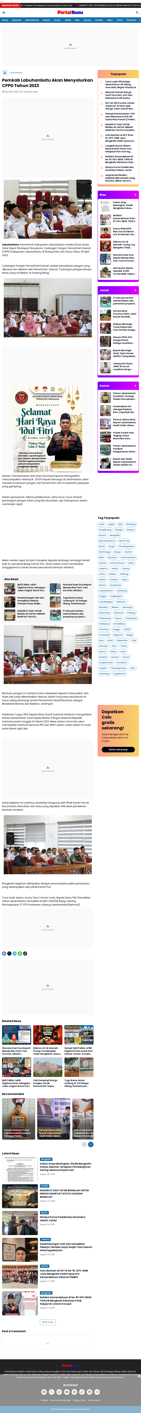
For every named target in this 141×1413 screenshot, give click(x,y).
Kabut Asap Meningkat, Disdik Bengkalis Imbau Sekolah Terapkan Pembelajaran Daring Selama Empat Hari (65, 1167)
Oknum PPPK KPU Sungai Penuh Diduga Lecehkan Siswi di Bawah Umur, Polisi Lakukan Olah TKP (124, 340)
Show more (47, 1322)
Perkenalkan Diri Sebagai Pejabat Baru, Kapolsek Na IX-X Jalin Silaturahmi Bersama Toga (123, 409)
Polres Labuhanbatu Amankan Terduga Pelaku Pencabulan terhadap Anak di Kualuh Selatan (124, 396)
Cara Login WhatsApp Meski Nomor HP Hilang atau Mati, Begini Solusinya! (120, 84)
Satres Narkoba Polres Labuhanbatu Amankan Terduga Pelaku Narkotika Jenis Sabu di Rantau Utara (17, 1133)
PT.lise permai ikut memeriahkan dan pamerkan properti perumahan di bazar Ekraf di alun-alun (74, 614)
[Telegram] (15, 953)
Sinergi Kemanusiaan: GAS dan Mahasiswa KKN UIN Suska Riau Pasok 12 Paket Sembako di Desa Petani (120, 116)
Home (5, 20)
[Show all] (135, 194)
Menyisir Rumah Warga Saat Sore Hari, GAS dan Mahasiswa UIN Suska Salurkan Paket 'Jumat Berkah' (118, 95)
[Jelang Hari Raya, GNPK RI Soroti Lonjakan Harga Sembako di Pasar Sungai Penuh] (105, 367)
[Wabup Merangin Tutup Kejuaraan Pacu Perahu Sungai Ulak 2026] (105, 328)
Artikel (44, 1185)
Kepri (109, 20)
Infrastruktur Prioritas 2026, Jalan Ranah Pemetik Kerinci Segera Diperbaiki (124, 314)
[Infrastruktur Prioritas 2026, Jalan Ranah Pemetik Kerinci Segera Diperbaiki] (105, 315)
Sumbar (99, 20)
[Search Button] (137, 12)
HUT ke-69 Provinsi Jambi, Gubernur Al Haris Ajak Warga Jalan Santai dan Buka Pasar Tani (120, 106)
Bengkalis (46, 1159)
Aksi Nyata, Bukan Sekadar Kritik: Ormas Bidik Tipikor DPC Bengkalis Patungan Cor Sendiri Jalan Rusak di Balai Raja (124, 271)
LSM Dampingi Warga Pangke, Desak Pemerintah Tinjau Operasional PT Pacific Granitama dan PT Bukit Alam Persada (46, 1083)
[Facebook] (4, 953)
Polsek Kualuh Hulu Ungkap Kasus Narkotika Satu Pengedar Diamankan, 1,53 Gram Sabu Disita (123, 435)
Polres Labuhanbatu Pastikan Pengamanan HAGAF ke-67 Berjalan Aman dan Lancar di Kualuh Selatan (125, 449)
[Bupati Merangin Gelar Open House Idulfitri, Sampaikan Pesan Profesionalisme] (105, 354)
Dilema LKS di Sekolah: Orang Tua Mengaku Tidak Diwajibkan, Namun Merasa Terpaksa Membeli (47, 1051)
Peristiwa (131, 20)
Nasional (16, 20)
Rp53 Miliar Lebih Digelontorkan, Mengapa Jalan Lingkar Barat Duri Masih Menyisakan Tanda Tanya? (31, 587)
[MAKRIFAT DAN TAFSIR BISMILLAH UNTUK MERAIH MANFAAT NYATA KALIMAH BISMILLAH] (9, 615)
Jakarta (45, 1239)
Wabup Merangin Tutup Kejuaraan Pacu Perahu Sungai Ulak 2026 (124, 327)
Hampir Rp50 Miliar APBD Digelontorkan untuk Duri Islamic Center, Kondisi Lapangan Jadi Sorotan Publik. (78, 1051)
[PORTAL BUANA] (70, 12)
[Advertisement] (70, 46)
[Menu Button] (3, 12)
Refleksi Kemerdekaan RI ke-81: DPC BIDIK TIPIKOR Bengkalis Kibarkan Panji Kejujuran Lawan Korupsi (66, 1300)
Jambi (68, 20)
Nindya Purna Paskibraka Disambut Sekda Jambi (62, 1218)
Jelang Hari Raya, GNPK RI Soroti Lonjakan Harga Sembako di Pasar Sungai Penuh (123, 366)
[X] (9, 953)
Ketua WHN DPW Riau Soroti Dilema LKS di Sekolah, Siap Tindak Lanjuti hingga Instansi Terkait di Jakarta (124, 231)
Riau (77, 20)
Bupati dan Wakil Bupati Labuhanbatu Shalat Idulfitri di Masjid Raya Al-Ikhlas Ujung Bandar (124, 462)
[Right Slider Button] (138, 20)
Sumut (57, 20)
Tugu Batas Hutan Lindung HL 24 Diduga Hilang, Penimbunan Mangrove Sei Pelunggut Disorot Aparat (76, 600)
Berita (44, 1212)
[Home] (5, 72)
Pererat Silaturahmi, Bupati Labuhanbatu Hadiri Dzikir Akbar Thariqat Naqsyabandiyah (50, 1133)
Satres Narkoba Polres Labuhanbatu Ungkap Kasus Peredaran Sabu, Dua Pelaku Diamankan (87, 1133)
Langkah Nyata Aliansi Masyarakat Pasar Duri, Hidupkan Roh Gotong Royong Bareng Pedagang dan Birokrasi (120, 148)
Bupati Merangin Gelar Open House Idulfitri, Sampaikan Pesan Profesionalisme (124, 353)
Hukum (46, 20)
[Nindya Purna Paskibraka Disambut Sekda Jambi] (20, 1223)
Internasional (32, 20)
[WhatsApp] (20, 953)
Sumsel (87, 20)
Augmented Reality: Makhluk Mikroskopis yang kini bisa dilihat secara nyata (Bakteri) (120, 178)
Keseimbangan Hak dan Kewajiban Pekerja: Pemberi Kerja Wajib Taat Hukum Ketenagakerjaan (30, 600)
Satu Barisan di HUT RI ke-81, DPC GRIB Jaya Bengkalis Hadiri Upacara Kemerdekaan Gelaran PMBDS (64, 1274)
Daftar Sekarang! (118, 749)
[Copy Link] (25, 953)
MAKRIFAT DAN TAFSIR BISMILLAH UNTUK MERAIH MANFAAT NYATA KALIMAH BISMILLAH (60, 5)
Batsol (44, 1266)
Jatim (120, 20)
